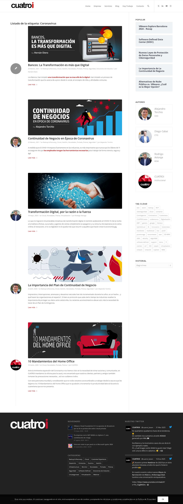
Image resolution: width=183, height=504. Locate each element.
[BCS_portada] (75, 264)
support (154, 242)
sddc (138, 238)
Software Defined (85, 471)
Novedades (72, 69)
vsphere (156, 250)
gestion (144, 223)
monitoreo (140, 231)
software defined (143, 242)
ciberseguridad (142, 212)
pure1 (164, 231)
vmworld (148, 250)
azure (144, 208)
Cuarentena (163, 215)
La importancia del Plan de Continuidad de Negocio (62, 285)
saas (160, 234)
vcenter (139, 246)
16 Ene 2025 (160, 459)
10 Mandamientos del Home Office (51, 361)
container (159, 212)
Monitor (84, 467)
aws (138, 208)
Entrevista (82, 463)
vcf (145, 246)
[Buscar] (148, 6)
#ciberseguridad (158, 475)
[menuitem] (88, 6)
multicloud (150, 231)
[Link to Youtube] (167, 6)
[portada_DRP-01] (75, 117)
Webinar (96, 475)
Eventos (91, 463)
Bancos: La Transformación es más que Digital (58, 65)
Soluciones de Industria (104, 69)
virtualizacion (165, 246)
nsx (158, 231)
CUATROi (75, 365)
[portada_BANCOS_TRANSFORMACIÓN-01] (75, 44)
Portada (79, 69)
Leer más (31, 84)
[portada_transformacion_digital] (75, 191)
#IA (144, 438)
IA (148, 227)
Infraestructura (74, 467)
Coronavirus (152, 215)
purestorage (141, 234)
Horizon (160, 223)
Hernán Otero (33, 72)
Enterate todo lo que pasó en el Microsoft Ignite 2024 (93, 444)
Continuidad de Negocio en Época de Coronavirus (61, 138)
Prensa (85, 69)
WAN (163, 250)
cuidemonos (154, 219)
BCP (157, 208)
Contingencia (141, 215)
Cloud (59, 69)
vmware (139, 250)
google (152, 223)
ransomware (152, 234)
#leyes (160, 472)
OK (163, 499)
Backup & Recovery (49, 69)
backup (150, 208)
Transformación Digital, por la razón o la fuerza (59, 212)
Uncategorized (74, 475)
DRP (138, 223)
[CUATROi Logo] (23, 6)
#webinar (151, 462)
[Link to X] (158, 6)
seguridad (153, 238)
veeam (156, 246)
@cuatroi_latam (147, 427)
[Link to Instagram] (171, 6)
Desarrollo (72, 463)
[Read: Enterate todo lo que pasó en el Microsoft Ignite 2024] (70, 445)
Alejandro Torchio (106, 142)
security (145, 238)
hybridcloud (141, 227)
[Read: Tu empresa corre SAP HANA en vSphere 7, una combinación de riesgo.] (70, 436)
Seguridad (92, 69)
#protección (137, 475)
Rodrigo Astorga (80, 215)
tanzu (161, 242)
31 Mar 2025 (160, 427)
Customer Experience (99, 459)
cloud (151, 212)
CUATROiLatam (142, 219)
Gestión (65, 69)
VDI (150, 246)
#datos (147, 475)
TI (166, 242)
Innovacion (155, 227)
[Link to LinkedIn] (162, 6)
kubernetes (166, 227)
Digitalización (165, 219)
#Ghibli (163, 436)
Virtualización (65, 215)
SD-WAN (167, 234)
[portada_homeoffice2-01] (75, 340)
